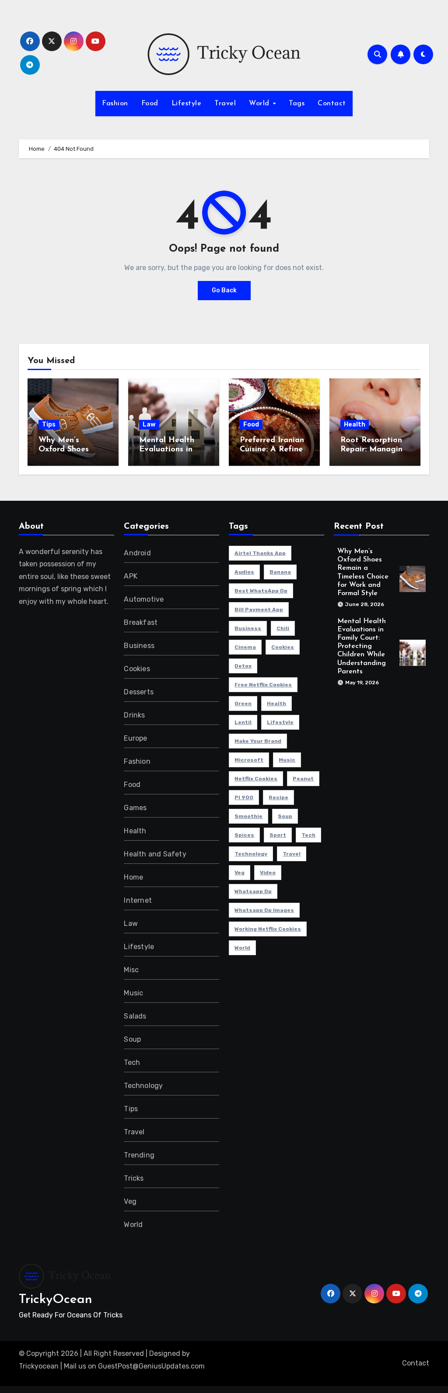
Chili (282, 628)
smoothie (248, 816)
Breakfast (141, 622)
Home (133, 877)
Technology (143, 1085)
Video (268, 873)
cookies (282, 647)
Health (354, 424)
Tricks (134, 1178)
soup (285, 816)
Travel (225, 103)
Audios (244, 572)
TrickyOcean (55, 1299)
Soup (132, 1039)
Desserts (139, 692)
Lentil (243, 722)
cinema (245, 647)
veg (239, 873)
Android (137, 553)
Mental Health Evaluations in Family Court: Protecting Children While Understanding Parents (361, 646)
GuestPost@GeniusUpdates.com (151, 1366)
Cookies (137, 669)
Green (243, 703)
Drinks (134, 715)
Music (133, 993)
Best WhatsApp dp (260, 591)
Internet (138, 900)
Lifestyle (187, 103)
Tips (49, 424)
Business (139, 645)
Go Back (224, 290)
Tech (132, 1062)
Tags (296, 103)
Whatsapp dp (253, 891)
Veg (130, 1201)
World (260, 103)
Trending (139, 1155)
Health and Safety (155, 854)
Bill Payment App (258, 609)
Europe (135, 738)
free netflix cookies (263, 685)
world (242, 948)
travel (292, 854)
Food (149, 103)
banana (280, 572)
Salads (135, 1016)
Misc (131, 970)
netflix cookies (255, 779)
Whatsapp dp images (264, 910)
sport (278, 835)
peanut (303, 779)
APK (130, 576)
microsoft (248, 760)
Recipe (278, 797)
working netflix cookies (267, 929)
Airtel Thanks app (260, 553)
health (276, 703)
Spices (244, 835)
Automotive (144, 599)
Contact (332, 103)
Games (135, 808)
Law (149, 424)
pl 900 (243, 797)
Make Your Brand (257, 741)
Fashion (115, 103)
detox (243, 666)
